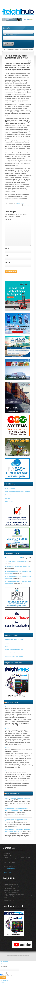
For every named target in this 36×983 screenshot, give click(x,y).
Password (3, 977)
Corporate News (12, 706)
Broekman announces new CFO (14, 562)
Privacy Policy (7, 877)
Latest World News (13, 798)
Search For (7, 32)
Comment (8, 223)
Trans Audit (8, 499)
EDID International (10, 492)
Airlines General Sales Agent (13, 657)
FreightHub (20, 207)
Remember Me (7, 979)
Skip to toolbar (4, 965)
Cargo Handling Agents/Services (14, 654)
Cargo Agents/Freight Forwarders (14, 644)
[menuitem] (18, 969)
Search (10, 48)
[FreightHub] (4, 54)
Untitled (7, 711)
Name (7, 252)
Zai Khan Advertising (9, 872)
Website (7, 266)
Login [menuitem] (1, 967)
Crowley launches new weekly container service (18, 570)
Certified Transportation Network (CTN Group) (17, 496)
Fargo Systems (9, 506)
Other (6, 650)
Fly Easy (7, 502)
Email (7, 259)
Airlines (7, 647)
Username (3, 971)
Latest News (27, 209)
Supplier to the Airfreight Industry (14, 660)
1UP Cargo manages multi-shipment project (17, 565)
